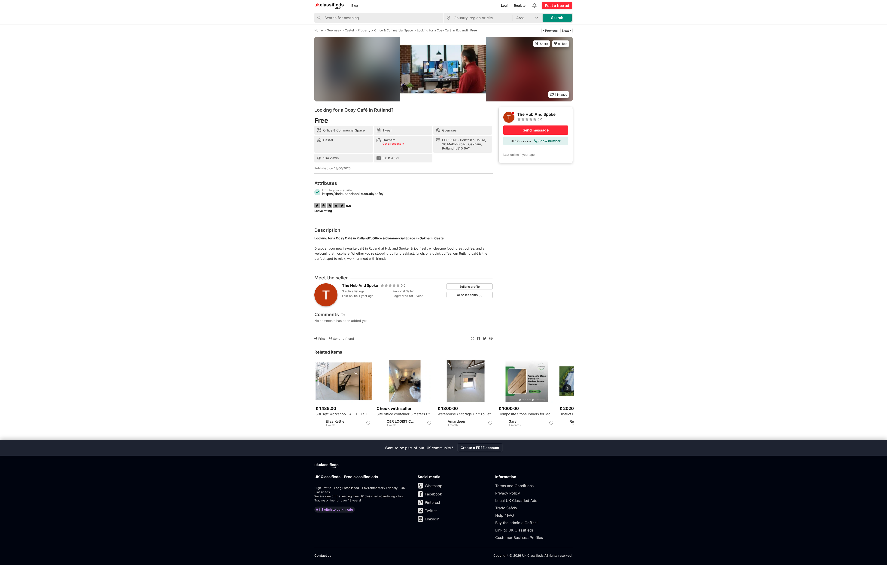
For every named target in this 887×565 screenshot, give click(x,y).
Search (557, 17)
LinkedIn (432, 519)
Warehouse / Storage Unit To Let (464, 414)
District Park (569, 414)
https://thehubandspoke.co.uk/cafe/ (352, 194)
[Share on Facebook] (478, 338)
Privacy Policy (507, 493)
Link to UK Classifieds (514, 530)
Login (505, 5)
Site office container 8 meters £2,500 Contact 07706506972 (405, 414)
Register (520, 5)
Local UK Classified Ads (516, 500)
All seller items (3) (470, 295)
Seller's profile (469, 286)
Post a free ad (557, 5)
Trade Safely (506, 508)
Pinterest (432, 502)
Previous (551, 30)
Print (321, 338)
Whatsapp (433, 485)
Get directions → (393, 143)
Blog (354, 5)
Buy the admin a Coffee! (516, 522)
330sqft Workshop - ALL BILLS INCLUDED (344, 414)
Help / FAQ (504, 515)
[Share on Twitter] (484, 338)
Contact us (322, 555)
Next (566, 30)
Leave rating (323, 211)
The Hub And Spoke (360, 285)
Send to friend (343, 338)
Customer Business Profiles (519, 537)
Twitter (431, 510)
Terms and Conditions (514, 485)
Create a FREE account (480, 448)
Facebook (433, 494)
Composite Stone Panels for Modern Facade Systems (526, 414)
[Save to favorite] (368, 423)
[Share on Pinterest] (491, 338)
